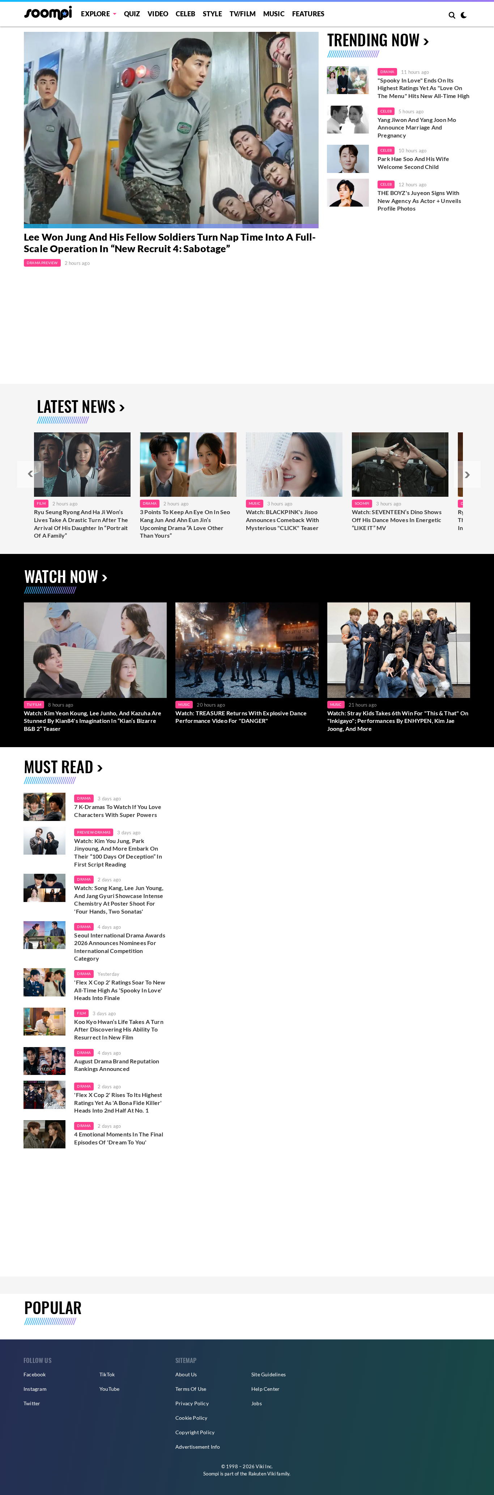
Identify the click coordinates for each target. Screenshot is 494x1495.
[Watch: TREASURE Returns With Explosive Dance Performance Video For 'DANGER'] (246, 650)
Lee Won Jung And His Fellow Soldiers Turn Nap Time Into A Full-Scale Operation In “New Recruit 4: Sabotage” (170, 242)
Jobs (256, 1403)
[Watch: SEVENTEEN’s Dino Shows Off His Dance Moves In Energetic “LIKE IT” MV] (400, 464)
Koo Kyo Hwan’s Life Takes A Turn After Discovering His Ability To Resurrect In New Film (118, 1029)
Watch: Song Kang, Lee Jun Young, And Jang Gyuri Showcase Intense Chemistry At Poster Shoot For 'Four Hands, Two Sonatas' (118, 899)
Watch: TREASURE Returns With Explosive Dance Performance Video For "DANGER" (241, 717)
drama (84, 798)
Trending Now (373, 39)
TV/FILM (243, 14)
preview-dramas (93, 832)
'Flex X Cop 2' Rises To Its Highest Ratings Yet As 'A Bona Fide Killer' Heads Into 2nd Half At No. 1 (118, 1102)
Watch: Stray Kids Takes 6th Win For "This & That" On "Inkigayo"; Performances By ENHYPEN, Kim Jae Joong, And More (397, 721)
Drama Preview (42, 263)
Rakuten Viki (262, 1474)
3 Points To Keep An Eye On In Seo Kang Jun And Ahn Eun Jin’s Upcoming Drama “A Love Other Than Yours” (185, 523)
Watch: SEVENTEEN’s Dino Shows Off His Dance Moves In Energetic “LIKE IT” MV (397, 519)
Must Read (58, 766)
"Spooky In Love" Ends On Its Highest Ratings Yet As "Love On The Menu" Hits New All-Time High (423, 88)
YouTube (109, 1389)
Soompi (362, 503)
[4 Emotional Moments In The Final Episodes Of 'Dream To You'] (44, 1134)
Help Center (265, 1389)
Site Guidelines (268, 1374)
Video (158, 14)
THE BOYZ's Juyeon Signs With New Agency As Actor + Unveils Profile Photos (419, 200)
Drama (387, 71)
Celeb (185, 14)
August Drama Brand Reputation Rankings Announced (116, 1065)
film (81, 1013)
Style (212, 14)
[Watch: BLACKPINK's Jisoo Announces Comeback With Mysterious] (294, 464)
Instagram (35, 1389)
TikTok (107, 1374)
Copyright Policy (194, 1432)
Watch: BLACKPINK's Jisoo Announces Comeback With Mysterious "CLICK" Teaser (282, 519)
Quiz (132, 14)
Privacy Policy (192, 1403)
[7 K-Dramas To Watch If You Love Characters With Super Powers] (44, 807)
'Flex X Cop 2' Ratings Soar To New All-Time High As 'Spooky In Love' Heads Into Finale (119, 990)
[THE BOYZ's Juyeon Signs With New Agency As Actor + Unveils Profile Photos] (348, 193)
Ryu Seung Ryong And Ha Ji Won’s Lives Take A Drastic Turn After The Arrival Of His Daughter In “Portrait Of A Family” (81, 523)
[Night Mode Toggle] (463, 15)
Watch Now (61, 575)
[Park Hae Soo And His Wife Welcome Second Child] (348, 159)
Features (308, 14)
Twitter (32, 1403)
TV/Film (34, 704)
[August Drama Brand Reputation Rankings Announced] (44, 1061)
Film (41, 503)
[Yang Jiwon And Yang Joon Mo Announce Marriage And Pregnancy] (348, 120)
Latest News (76, 405)
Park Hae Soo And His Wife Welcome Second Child (413, 162)
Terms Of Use (190, 1389)
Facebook (35, 1374)
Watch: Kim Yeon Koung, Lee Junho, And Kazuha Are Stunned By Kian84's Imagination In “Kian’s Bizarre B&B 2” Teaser (93, 721)
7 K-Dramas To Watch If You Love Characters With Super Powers (117, 810)
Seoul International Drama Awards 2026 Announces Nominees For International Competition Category (119, 947)
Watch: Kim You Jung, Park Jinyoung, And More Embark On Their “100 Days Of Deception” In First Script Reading (118, 852)
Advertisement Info (197, 1447)
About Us (186, 1374)
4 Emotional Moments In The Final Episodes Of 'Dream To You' (118, 1138)
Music (274, 14)
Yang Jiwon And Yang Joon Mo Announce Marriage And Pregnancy (417, 127)
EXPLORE (95, 14)
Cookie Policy (191, 1418)
